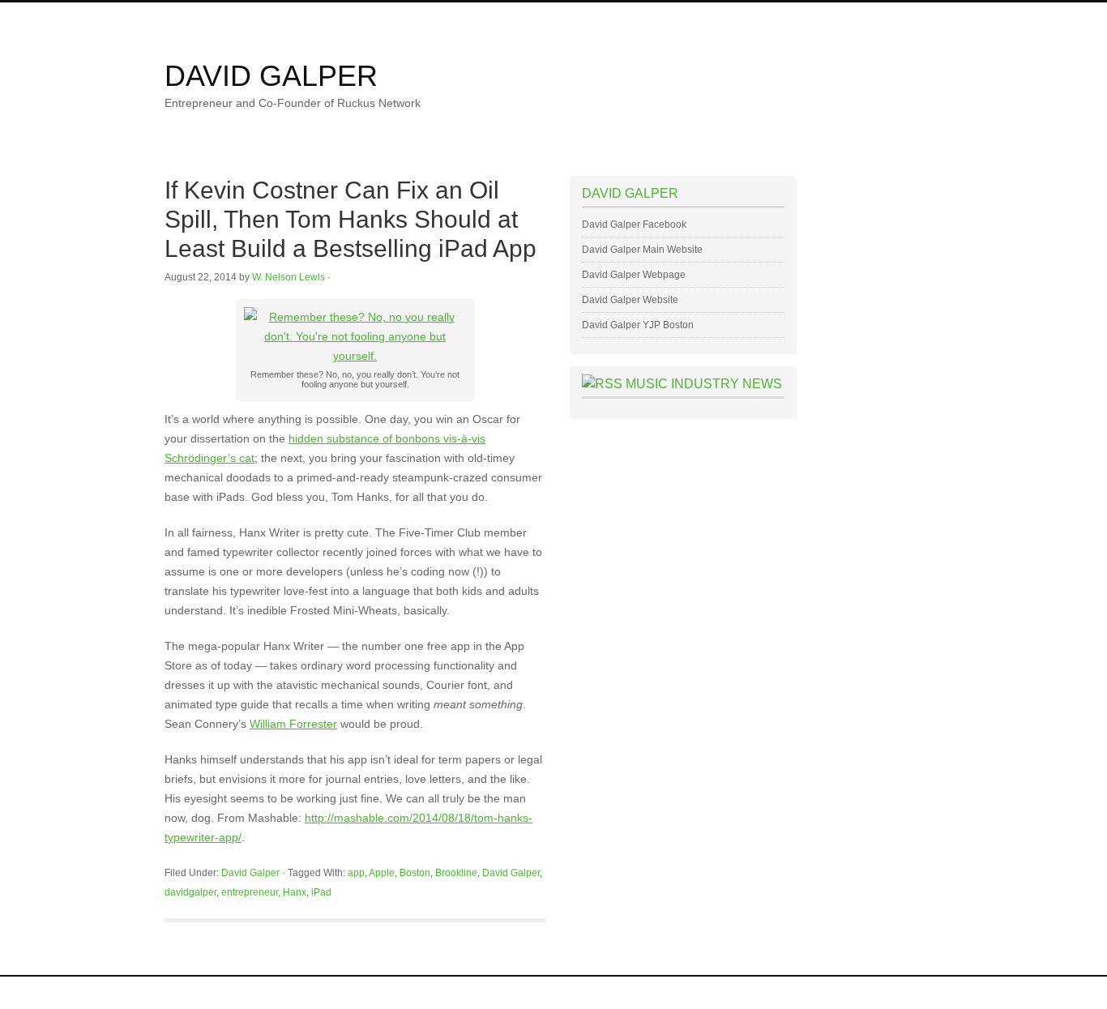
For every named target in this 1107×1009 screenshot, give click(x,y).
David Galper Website (630, 300)
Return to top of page (211, 992)
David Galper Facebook (634, 224)
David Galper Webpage (634, 274)
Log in (928, 992)
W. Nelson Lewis (288, 277)
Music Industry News (704, 384)
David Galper (271, 75)
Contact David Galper (509, 17)
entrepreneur (249, 892)
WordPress (882, 992)
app (356, 873)
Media (420, 17)
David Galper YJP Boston (638, 325)
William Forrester (293, 723)
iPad (321, 892)
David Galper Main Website (642, 249)
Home (190, 17)
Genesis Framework (806, 992)
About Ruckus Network (282, 17)
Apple (382, 873)
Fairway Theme (711, 992)
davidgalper (190, 892)
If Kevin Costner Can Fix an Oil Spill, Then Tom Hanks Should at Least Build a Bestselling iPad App (350, 219)
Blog (371, 17)
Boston (415, 873)
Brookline (456, 873)
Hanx (294, 892)
